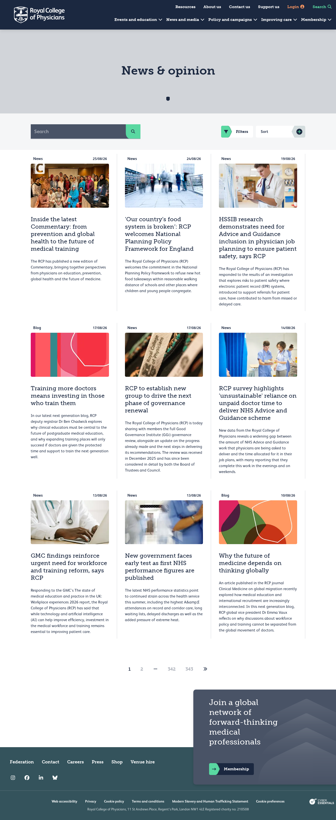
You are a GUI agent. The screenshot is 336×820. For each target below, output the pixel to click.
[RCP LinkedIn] (41, 778)
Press (98, 762)
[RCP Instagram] (13, 778)
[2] (205, 669)
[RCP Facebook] (27, 778)
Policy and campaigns (230, 19)
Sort (264, 131)
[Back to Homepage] (36, 14)
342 (172, 669)
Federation (22, 762)
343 (189, 669)
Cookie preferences (270, 801)
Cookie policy (114, 801)
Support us (268, 6)
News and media (183, 19)
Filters (242, 131)
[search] (133, 131)
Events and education (136, 19)
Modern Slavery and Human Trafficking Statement (210, 801)
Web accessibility (64, 801)
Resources (185, 6)
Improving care (277, 19)
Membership (314, 19)
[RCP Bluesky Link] (55, 778)
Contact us (239, 6)
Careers (75, 762)
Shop (117, 762)
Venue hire (143, 762)
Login (293, 6)
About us (212, 6)
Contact (50, 762)
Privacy (90, 801)
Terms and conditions (148, 801)
